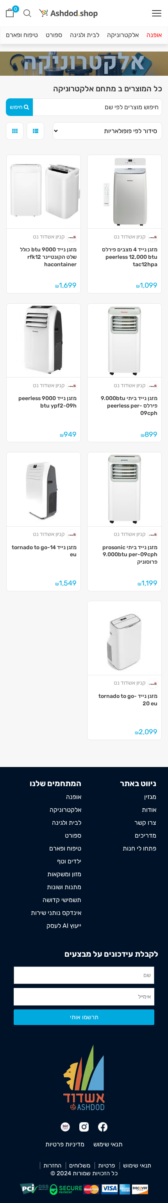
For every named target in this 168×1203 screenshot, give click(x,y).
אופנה (154, 35)
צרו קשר (145, 822)
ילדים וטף (69, 861)
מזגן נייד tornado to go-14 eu (44, 551)
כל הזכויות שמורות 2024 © (84, 1173)
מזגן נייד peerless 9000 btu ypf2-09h (47, 402)
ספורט (54, 35)
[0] (10, 13)
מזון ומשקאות (64, 874)
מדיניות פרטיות (64, 1144)
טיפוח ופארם (22, 35)
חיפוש (16, 107)
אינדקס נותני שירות (56, 912)
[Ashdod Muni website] (84, 1077)
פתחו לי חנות (139, 848)
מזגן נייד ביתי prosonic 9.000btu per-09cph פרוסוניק (129, 554)
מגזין (150, 797)
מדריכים (145, 835)
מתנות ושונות (64, 887)
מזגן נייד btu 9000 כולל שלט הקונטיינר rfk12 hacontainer (48, 256)
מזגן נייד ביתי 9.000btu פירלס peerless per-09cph (129, 405)
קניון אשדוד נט (130, 236)
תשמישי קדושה (62, 900)
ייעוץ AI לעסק (63, 925)
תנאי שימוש (108, 1144)
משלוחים (79, 1165)
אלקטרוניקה (123, 35)
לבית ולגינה (84, 35)
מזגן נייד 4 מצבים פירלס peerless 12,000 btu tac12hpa (129, 256)
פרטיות (106, 1165)
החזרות (52, 1165)
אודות (149, 809)
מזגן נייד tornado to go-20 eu (127, 700)
